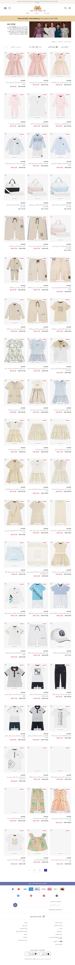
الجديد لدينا (46, 13)
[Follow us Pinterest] (44, 896)
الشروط (25, 934)
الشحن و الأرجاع (58, 923)
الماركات (27, 13)
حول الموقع (59, 931)
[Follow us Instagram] (31, 896)
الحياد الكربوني (57, 941)
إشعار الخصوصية (23, 928)
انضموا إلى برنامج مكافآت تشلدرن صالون (37, 883)
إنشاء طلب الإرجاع (58, 925)
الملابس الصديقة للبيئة (36, 917)
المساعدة (25, 937)
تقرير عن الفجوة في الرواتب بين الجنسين (55, 938)
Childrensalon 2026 (30, 959)
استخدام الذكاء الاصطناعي (21, 931)
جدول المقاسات (58, 934)
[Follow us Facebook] (18, 896)
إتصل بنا (60, 928)
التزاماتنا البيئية (58, 944)
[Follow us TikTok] (57, 896)
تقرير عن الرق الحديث (22, 940)
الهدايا (25, 923)
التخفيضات (36, 13)
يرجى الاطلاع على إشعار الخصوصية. (55, 909)
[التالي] (29, 870)
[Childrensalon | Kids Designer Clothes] (37, 7)
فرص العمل (24, 925)
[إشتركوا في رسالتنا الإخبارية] (15, 905)
